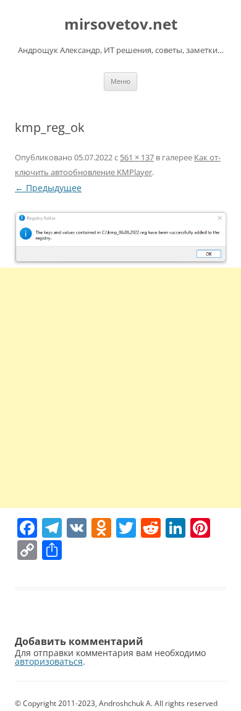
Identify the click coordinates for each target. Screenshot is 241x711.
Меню (120, 81)
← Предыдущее (48, 188)
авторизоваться (49, 661)
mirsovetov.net (120, 24)
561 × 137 (137, 157)
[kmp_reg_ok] (120, 237)
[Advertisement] (120, 388)
